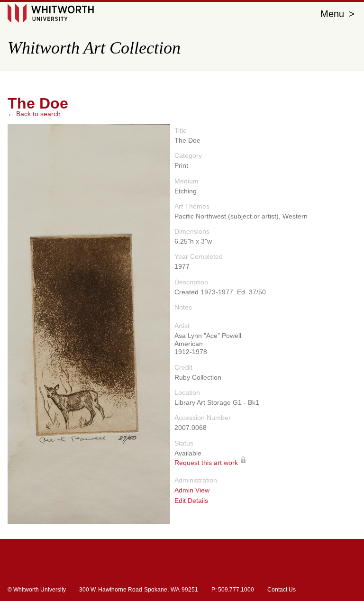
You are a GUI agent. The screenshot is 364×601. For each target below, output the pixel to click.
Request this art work (206, 462)
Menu (337, 14)
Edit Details (191, 500)
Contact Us (281, 589)
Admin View (191, 490)
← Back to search (34, 114)
